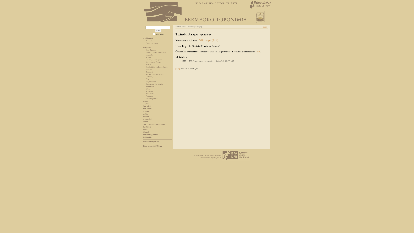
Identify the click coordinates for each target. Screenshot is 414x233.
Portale (148, 64)
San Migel (147, 106)
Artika (145, 114)
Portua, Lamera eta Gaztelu (156, 52)
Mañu (145, 121)
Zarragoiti (149, 72)
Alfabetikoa (150, 40)
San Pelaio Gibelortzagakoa (154, 124)
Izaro (145, 129)
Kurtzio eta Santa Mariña (155, 74)
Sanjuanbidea (151, 81)
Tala (147, 79)
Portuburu (149, 96)
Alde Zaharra (151, 50)
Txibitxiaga (150, 76)
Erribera (149, 69)
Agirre (145, 103)
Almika (146, 111)
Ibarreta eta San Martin (154, 84)
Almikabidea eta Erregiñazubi (157, 67)
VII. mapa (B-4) (208, 40)
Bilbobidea (150, 86)
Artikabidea (150, 93)
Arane (145, 101)
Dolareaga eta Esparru (154, 59)
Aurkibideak (148, 38)
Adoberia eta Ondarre (154, 62)
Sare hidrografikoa (150, 134)
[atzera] (265, 27)
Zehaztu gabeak (152, 98)
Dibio (148, 89)
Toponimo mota (152, 43)
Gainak (146, 132)
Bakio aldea (148, 137)
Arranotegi (147, 119)
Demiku (146, 116)
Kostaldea (147, 127)
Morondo (149, 55)
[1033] (258, 52)
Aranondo (149, 91)
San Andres (147, 108)
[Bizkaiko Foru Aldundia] (236, 160)
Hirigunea (147, 47)
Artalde (148, 57)
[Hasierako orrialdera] (163, 22)
